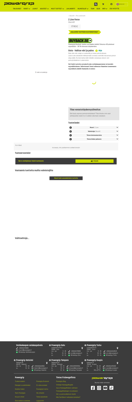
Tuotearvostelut (20, 381)
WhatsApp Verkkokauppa (26, 352)
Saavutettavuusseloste (22, 401)
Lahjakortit (70, 9)
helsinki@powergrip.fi (41, 368)
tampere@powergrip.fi (76, 368)
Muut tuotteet (56, 9)
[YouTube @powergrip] (105, 388)
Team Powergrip (20, 393)
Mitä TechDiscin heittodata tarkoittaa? (68, 397)
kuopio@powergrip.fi (111, 368)
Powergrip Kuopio (95, 360)
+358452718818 (23, 348)
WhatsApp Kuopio (111, 370)
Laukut (35, 9)
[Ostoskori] (103, 4)
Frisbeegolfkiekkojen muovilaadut (67, 391)
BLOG (98, 9)
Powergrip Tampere (60, 360)
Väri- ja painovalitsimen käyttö (66, 394)
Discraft (72, 16)
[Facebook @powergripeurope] (93, 388)
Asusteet (43, 9)
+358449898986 (74, 366)
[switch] (122, 4)
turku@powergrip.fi (112, 353)
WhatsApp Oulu (76, 355)
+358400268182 (39, 366)
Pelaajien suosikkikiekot (22, 385)
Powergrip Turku (94, 345)
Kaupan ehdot (19, 397)
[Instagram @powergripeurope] (99, 388)
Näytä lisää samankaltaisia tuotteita (66, 178)
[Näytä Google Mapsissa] (82, 348)
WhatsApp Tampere (75, 370)
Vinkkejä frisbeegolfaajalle (64, 385)
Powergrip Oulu (58, 345)
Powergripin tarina (42, 389)
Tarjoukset (17, 9)
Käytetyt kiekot (19, 389)
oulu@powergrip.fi (76, 353)
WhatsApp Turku (111, 355)
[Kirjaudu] (111, 4)
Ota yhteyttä (114, 9)
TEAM (92, 9)
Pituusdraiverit (80, 16)
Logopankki (40, 401)
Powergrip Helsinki (24, 360)
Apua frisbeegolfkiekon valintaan (67, 388)
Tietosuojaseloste (41, 397)
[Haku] (96, 4)
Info (103, 9)
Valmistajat (81, 9)
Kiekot (26, 9)
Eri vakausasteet (41, 385)
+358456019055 (110, 366)
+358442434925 (111, 351)
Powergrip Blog (61, 381)
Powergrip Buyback (42, 381)
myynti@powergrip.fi (25, 350)
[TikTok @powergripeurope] (111, 388)
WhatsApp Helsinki (40, 370)
